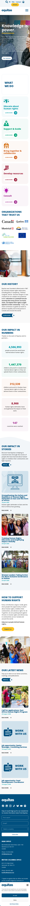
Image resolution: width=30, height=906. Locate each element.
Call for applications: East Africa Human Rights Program (15, 711)
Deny (15, 900)
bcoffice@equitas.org (8, 872)
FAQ (13, 2)
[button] (27, 885)
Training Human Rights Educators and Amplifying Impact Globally (13, 540)
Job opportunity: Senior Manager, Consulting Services (14, 746)
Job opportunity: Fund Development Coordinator (13, 781)
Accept (15, 895)
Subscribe (15, 834)
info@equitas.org (7, 854)
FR (9, 2)
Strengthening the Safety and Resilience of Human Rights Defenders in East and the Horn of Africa (15, 497)
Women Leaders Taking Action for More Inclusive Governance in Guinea (15, 576)
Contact (18, 2)
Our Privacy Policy (14, 903)
